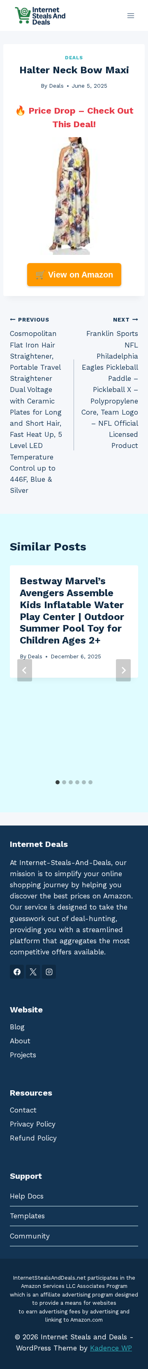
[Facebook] (17, 972)
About (20, 1041)
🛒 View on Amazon (74, 274)
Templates (27, 1216)
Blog (17, 1027)
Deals (74, 58)
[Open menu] (130, 15)
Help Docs (27, 1196)
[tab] (58, 782)
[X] (33, 972)
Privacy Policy (33, 1124)
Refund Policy (33, 1138)
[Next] (123, 670)
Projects (23, 1055)
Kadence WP (111, 1348)
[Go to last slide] (24, 670)
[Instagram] (49, 972)
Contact (23, 1110)
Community (30, 1236)
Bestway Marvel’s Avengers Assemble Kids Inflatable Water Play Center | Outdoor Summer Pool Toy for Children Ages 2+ (72, 610)
